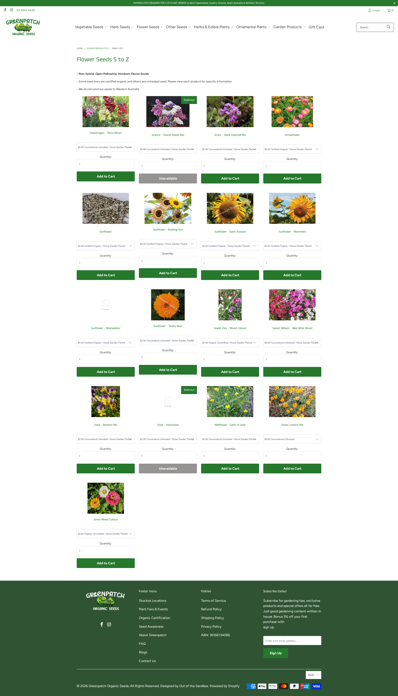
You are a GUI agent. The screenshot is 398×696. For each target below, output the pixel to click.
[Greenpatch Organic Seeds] (23, 27)
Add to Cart (106, 176)
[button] (91, 27)
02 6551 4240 (26, 10)
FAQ (142, 644)
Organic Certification (154, 618)
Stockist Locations (152, 601)
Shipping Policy (212, 618)
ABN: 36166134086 (215, 635)
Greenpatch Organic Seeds (109, 686)
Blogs (143, 652)
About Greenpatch (152, 635)
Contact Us (147, 661)
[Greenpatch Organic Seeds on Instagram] (11, 10)
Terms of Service (213, 601)
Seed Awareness (151, 626)
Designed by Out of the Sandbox (184, 686)
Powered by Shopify (224, 686)
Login (376, 10)
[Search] (388, 27)
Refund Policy (211, 609)
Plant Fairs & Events (153, 609)
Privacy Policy (211, 626)
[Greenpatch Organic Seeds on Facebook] (5, 10)
